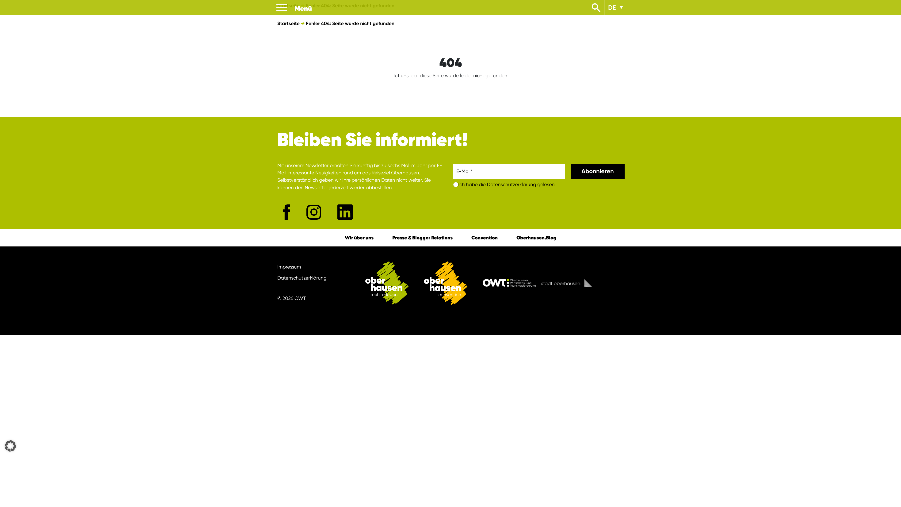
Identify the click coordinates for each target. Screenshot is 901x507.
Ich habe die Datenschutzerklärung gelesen (506, 184)
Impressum (289, 267)
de (612, 7)
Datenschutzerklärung (302, 278)
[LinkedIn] (345, 212)
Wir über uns (359, 237)
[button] (10, 446)
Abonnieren (597, 171)
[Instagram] (314, 212)
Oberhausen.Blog (536, 237)
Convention (484, 237)
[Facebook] (286, 212)
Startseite (288, 23)
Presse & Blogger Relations (422, 237)
